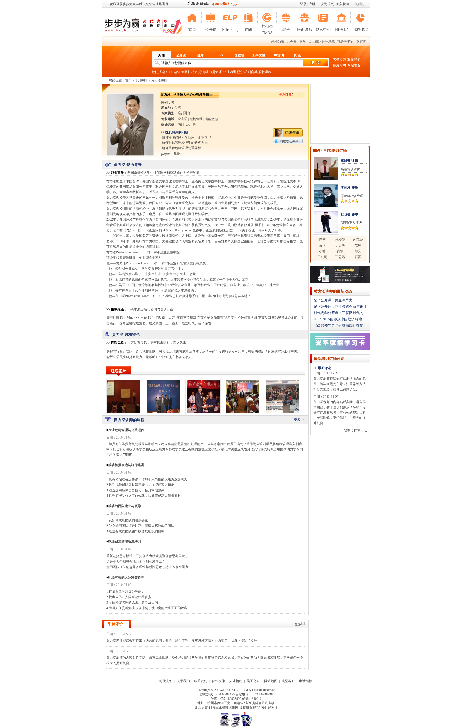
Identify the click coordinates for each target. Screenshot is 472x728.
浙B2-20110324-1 (265, 708)
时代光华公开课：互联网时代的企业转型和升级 (351, 313)
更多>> (299, 420)
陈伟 (322, 239)
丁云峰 (340, 245)
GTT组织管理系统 (322, 41)
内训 (249, 30)
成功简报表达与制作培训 (126, 465)
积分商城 (201, 72)
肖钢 (340, 251)
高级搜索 (339, 60)
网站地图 (354, 65)
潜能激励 (211, 119)
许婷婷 (340, 239)
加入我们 (357, 4)
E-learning (230, 30)
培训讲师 (304, 30)
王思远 (340, 257)
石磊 (358, 257)
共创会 (292, 41)
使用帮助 (339, 65)
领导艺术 (215, 72)
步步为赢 (277, 41)
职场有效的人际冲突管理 (126, 577)
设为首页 (327, 4)
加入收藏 (342, 4)
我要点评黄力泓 (355, 431)
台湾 (177, 108)
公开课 (211, 30)
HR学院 (341, 30)
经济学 (182, 119)
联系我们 (354, 60)
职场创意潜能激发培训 (124, 542)
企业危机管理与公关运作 (126, 430)
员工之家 (253, 681)
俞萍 (322, 245)
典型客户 (288, 681)
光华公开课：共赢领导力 (333, 300)
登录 (303, 4)
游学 (286, 30)
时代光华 (165, 681)
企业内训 (229, 72)
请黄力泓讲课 (288, 141)
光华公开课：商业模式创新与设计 (340, 306)
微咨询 (361, 41)
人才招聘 (235, 681)
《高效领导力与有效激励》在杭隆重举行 (345, 325)
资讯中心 (323, 30)
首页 (192, 30)
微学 (302, 41)
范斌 (358, 245)
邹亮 (358, 251)
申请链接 (305, 681)
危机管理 (196, 119)
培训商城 (251, 72)
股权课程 (360, 30)
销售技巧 (187, 72)
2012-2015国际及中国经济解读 (338, 319)
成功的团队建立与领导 (124, 506)
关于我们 (183, 681)
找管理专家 (345, 41)
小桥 (322, 251)
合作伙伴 (218, 681)
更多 (298, 624)
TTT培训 (174, 72)
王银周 (322, 257)
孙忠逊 (358, 239)
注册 (312, 4)
